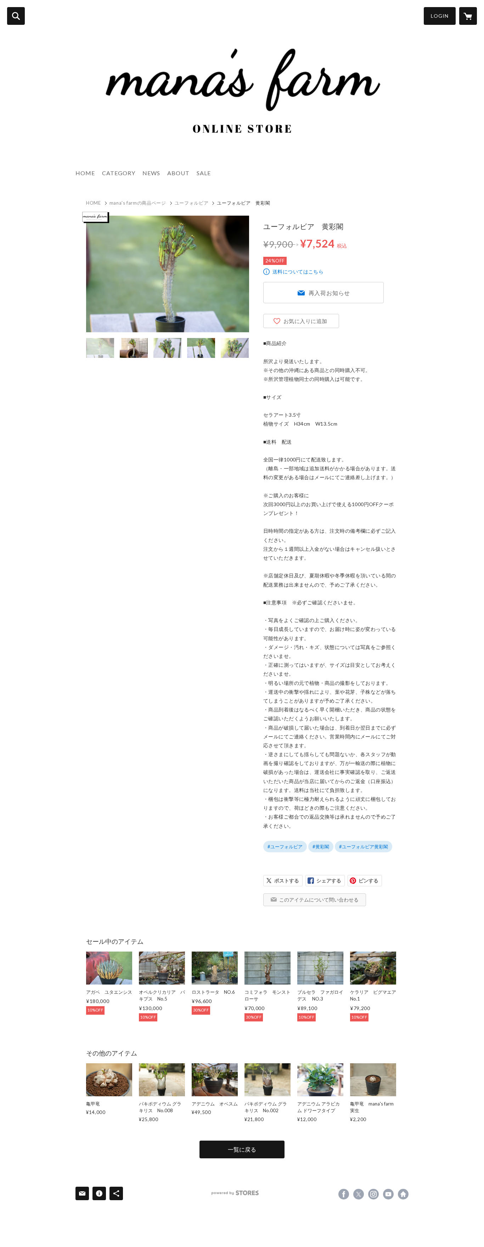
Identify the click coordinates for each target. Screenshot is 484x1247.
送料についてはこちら (297, 271)
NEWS (151, 173)
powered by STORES (235, 1193)
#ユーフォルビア (285, 846)
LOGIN (440, 16)
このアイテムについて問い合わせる (319, 900)
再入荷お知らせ (329, 292)
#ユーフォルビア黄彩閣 (363, 846)
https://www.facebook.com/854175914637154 (343, 1194)
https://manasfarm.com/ (403, 1194)
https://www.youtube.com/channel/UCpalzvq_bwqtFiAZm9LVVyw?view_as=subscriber (388, 1194)
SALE (204, 173)
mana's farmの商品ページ (137, 203)
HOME (85, 173)
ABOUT (178, 173)
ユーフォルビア (192, 203)
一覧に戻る (242, 1149)
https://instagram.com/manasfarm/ (373, 1194)
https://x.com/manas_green (358, 1194)
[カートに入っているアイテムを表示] (468, 16)
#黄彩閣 (321, 846)
